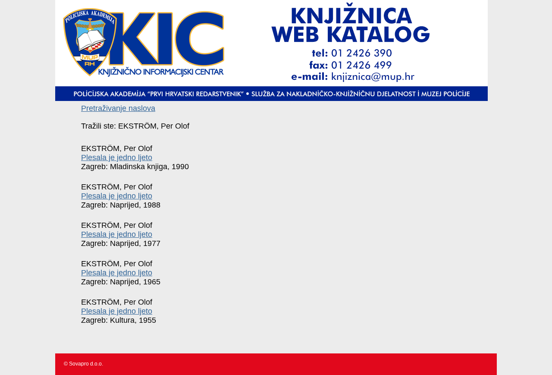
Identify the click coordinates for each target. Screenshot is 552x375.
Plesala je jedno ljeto (116, 157)
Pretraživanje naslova (118, 108)
